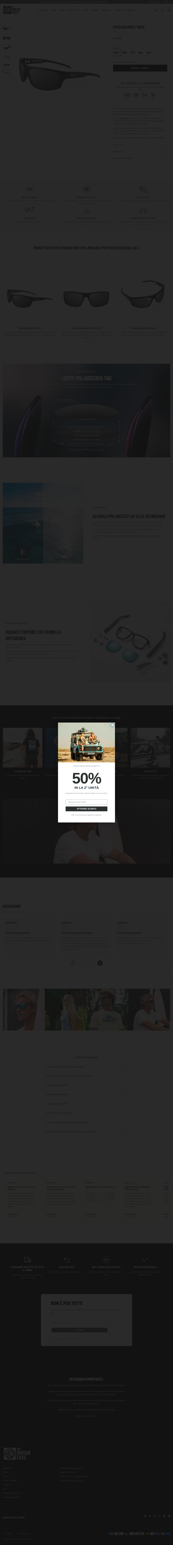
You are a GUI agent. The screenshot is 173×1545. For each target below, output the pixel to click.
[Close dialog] (112, 725)
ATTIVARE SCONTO (86, 809)
